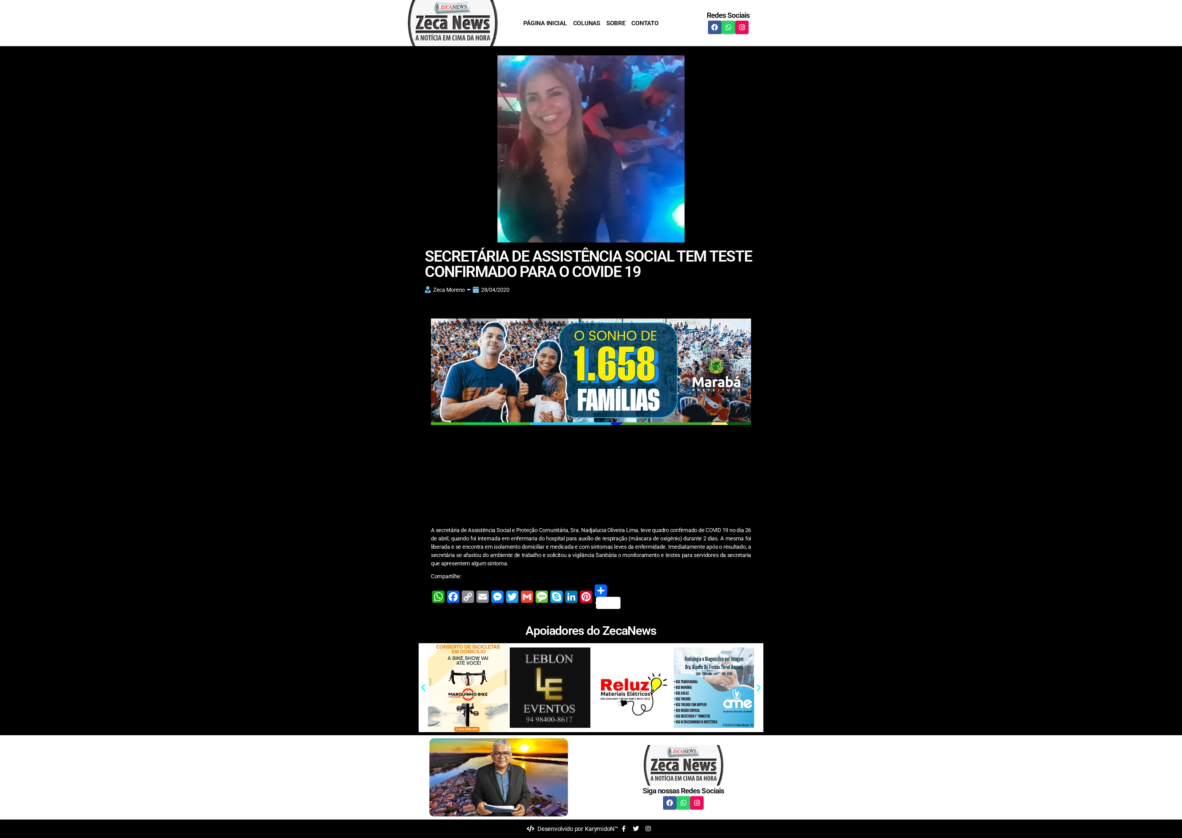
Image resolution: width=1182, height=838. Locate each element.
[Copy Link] (467, 597)
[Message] (541, 597)
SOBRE (615, 23)
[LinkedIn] (571, 597)
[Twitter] (512, 597)
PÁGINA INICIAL (545, 23)
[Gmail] (527, 597)
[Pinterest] (586, 597)
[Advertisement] (591, 480)
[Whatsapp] (728, 27)
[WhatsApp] (438, 597)
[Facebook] (715, 27)
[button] (423, 687)
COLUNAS (586, 23)
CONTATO (644, 23)
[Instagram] (742, 27)
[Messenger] (497, 597)
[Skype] (556, 597)
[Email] (482, 597)
